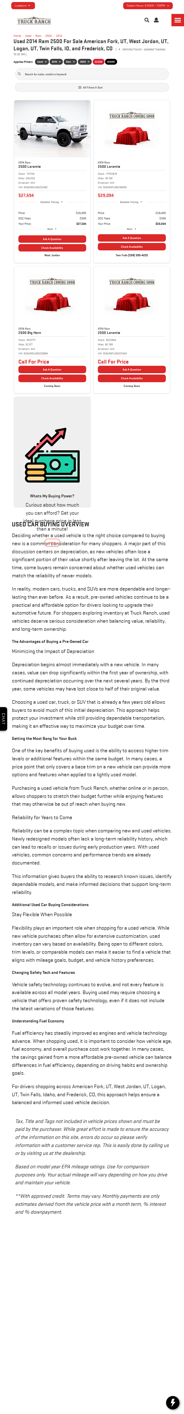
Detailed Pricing (49, 202)
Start (52, 543)
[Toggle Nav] (177, 20)
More (50, 228)
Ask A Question (52, 239)
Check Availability (52, 247)
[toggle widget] (173, 1403)
